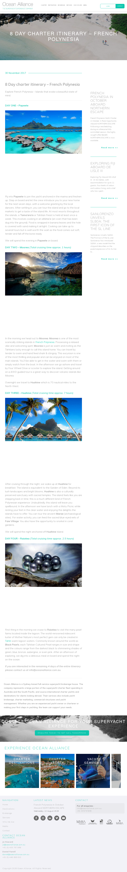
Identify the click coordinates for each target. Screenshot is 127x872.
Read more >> (109, 147)
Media (85, 5)
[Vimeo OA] (56, 818)
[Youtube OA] (63, 818)
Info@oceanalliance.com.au (89, 808)
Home (5, 804)
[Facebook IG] (43, 818)
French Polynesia (44, 342)
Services (69, 5)
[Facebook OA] (36, 818)
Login (108, 6)
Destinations (52, 5)
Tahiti (8, 640)
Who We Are (78, 5)
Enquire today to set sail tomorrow (62, 733)
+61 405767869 (84, 811)
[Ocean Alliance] (17, 6)
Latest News (43, 800)
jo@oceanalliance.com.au (13, 844)
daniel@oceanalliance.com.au (15, 854)
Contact (120, 6)
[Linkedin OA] (49, 818)
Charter (44, 5)
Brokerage (61, 5)
